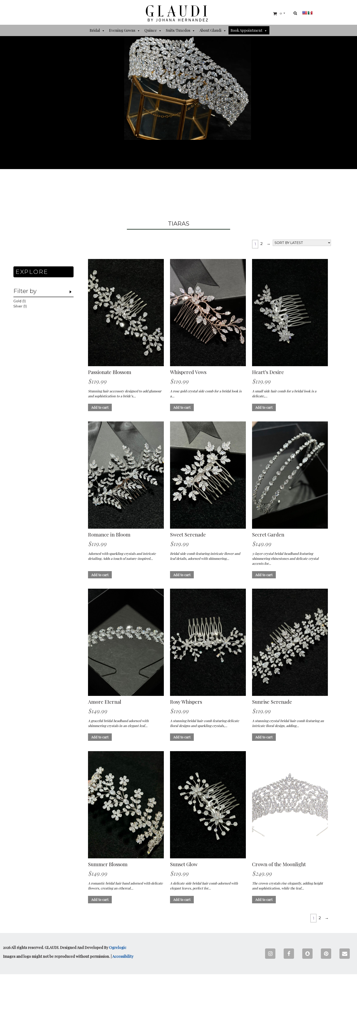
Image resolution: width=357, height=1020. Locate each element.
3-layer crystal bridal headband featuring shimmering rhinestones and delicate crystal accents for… (285, 558)
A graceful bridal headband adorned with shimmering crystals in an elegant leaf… (118, 723)
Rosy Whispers (186, 702)
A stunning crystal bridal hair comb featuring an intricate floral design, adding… (288, 723)
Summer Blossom (107, 864)
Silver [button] (18, 306)
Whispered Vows (188, 372)
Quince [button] (150, 30)
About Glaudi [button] (210, 30)
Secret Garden (268, 535)
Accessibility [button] (122, 956)
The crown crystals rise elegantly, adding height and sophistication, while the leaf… (287, 885)
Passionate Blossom (109, 372)
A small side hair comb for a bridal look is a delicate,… (284, 393)
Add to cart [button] (99, 407)
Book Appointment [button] (246, 30)
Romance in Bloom (109, 535)
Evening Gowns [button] (122, 30)
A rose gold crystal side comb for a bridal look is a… (206, 393)
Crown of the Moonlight (279, 864)
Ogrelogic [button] (117, 947)
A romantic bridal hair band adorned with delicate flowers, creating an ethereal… (125, 885)
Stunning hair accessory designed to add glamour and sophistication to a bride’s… (124, 393)
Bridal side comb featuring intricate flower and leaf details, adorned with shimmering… (205, 556)
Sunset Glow (184, 864)
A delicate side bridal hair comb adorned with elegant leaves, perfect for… (204, 885)
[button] (177, 13)
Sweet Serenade (188, 535)
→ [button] (268, 243)
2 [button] (261, 243)
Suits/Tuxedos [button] (178, 30)
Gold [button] (17, 301)
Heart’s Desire (268, 372)
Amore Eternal (104, 702)
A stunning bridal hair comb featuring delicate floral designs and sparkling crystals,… (204, 723)
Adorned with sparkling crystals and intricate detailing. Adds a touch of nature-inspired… (122, 556)
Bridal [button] (95, 30)
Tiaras (178, 223)
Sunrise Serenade (272, 702)
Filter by (25, 291)
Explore (31, 271)
